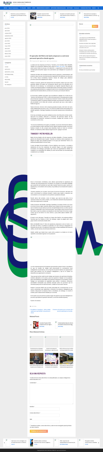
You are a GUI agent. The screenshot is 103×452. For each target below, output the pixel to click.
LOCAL (6, 77)
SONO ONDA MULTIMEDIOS (22, 2)
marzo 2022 (8, 51)
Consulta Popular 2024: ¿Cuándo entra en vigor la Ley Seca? (45, 323)
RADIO (29, 8)
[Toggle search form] (98, 8)
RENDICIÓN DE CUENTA (43, 8)
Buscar (81, 24)
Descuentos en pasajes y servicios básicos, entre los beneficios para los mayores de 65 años (67, 14)
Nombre (32, 406)
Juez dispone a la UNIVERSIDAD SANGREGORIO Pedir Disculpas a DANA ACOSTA (87, 39)
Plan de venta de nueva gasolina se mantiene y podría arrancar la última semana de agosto (92, 441)
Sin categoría (8, 84)
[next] (98, 15)
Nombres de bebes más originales (87, 43)
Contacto (76, 8)
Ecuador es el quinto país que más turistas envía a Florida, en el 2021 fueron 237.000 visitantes (44, 14)
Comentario (33, 382)
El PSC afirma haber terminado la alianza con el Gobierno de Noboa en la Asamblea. (88, 57)
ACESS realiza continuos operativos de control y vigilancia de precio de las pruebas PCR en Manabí (18, 441)
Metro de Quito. (60, 66)
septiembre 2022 (9, 35)
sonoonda (44, 61)
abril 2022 (7, 48)
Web (31, 419)
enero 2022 (7, 56)
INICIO (5, 8)
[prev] (4, 15)
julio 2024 (7, 28)
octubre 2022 (8, 33)
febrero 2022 (8, 53)
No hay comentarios (52, 61)
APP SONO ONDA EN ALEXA (58, 8)
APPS (33, 8)
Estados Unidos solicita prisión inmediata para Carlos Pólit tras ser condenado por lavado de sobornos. (88, 52)
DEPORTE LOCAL (9, 72)
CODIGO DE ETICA (86, 8)
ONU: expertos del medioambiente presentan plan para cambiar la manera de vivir (44, 441)
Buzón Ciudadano (13, 8)
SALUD (6, 82)
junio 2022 (7, 43)
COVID (6, 66)
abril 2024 (7, 30)
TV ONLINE (23, 8)
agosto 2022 (8, 38)
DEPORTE (7, 69)
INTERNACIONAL (89, 17)
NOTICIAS (70, 8)
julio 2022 (7, 41)
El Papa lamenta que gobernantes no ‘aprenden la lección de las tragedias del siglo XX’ (92, 14)
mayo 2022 (7, 46)
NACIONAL (15, 17)
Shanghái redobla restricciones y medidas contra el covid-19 (67, 441)
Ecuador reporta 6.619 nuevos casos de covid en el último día (20, 14)
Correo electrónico (35, 413)
